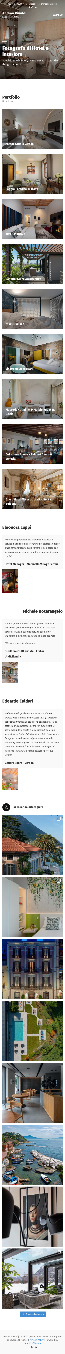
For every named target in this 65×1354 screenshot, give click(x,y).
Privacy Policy (37, 1340)
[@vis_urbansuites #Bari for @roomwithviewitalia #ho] (32, 969)
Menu (59, 14)
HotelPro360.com (32, 1343)
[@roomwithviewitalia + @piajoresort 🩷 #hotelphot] (32, 1031)
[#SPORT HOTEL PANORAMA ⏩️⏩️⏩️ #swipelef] (32, 1278)
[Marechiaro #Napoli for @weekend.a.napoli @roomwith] (32, 1155)
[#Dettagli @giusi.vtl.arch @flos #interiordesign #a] (32, 1217)
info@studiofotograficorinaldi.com (41, 4)
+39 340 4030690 (16, 4)
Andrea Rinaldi (14, 13)
